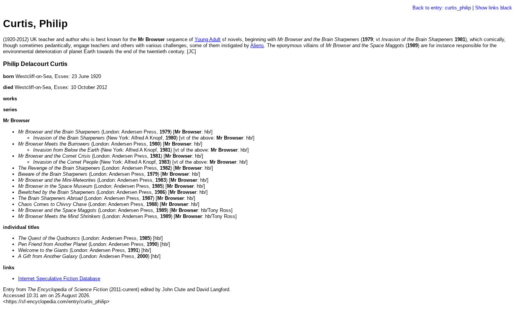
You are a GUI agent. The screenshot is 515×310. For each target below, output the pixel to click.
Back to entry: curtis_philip (441, 8)
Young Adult (208, 39)
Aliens (257, 45)
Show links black (493, 8)
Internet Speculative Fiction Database (59, 278)
